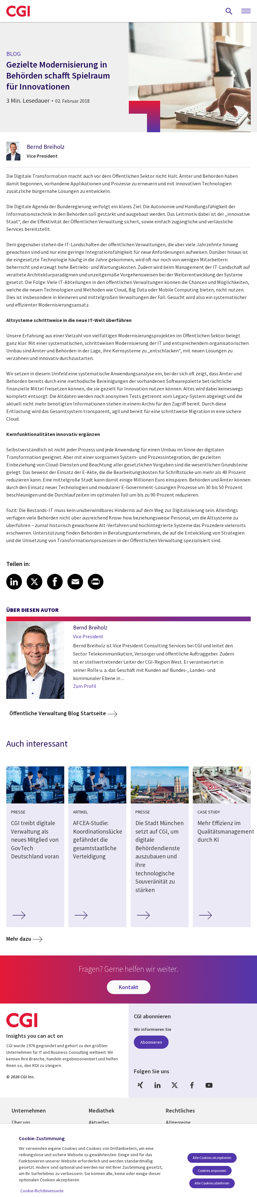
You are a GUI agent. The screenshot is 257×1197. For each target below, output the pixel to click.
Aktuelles (99, 1122)
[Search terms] (229, 11)
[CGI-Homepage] (18, 11)
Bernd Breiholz (46, 146)
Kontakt (129, 987)
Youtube (209, 1085)
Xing (140, 1085)
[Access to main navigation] (246, 11)
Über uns (21, 1122)
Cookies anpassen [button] (212, 1170)
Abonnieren (151, 1042)
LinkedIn (157, 1085)
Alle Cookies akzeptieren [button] (212, 1157)
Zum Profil (84, 686)
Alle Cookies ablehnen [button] (212, 1183)
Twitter (174, 1085)
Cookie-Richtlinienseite (42, 1191)
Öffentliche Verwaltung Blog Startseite (57, 713)
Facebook (192, 1085)
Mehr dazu (18, 938)
